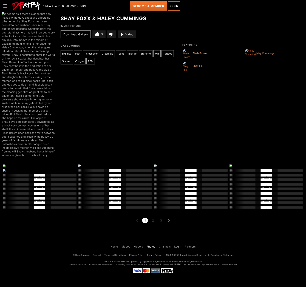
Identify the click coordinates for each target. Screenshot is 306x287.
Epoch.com (85, 264)
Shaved (66, 61)
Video (129, 34)
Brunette (146, 53)
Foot (77, 53)
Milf (157, 53)
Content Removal (229, 264)
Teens (120, 53)
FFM (90, 61)
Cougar (79, 61)
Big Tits (66, 53)
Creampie (107, 53)
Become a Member (148, 6)
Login (174, 6)
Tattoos (167, 53)
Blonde (132, 53)
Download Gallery (75, 34)
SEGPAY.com (180, 264)
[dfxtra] (26, 6)
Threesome (91, 53)
